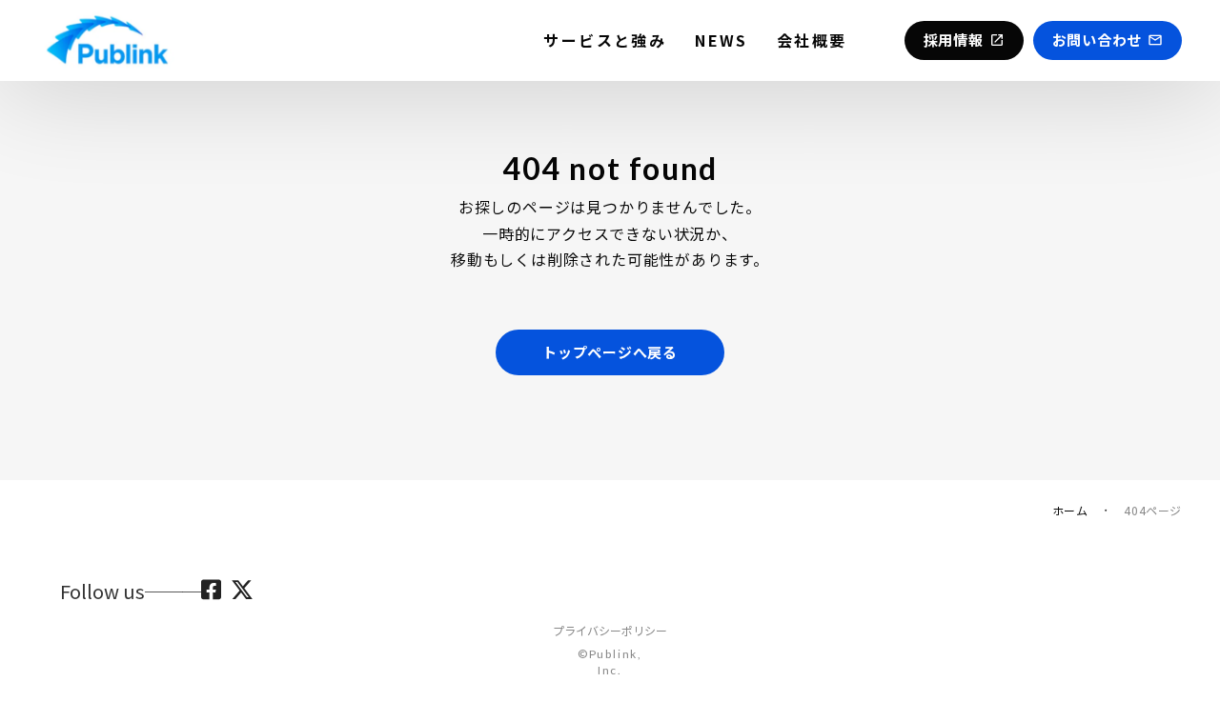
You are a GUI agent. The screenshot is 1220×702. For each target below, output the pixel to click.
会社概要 (812, 40)
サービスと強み (604, 40)
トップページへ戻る (610, 352)
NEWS (721, 40)
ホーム (1070, 510)
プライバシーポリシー (610, 630)
